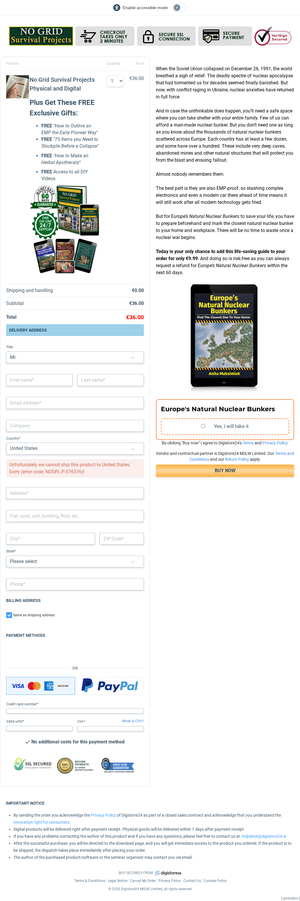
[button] (133, 357)
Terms (248, 443)
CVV (80, 721)
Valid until (14, 721)
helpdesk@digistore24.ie (264, 836)
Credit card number (22, 704)
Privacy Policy (274, 443)
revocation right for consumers (41, 822)
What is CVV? (133, 721)
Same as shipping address (34, 615)
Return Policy (237, 459)
